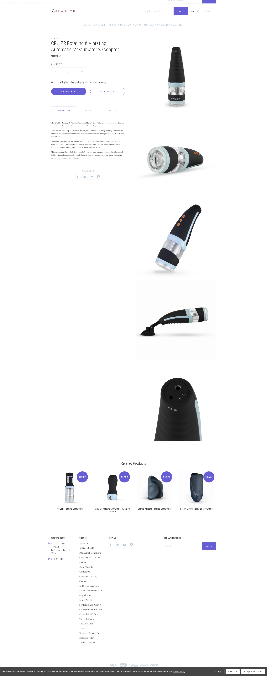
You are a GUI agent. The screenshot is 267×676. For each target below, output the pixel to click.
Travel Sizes (100, 25)
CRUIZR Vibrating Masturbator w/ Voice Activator (112, 510)
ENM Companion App (89, 585)
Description (63, 110)
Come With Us (86, 567)
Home (87, 25)
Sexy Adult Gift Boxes (89, 614)
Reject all (232, 671)
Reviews (88, 110)
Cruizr (54, 38)
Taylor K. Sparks (87, 619)
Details (112, 110)
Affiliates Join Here (88, 548)
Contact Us (84, 571)
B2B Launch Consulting (90, 552)
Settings (217, 671)
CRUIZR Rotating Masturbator (70, 508)
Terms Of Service (87, 642)
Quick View (70, 489)
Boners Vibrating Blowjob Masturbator (196, 508)
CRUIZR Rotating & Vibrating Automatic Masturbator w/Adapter (146, 25)
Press (82, 628)
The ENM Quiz (86, 623)
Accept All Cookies (253, 671)
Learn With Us (86, 600)
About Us (83, 543)
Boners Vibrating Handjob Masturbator (154, 508)
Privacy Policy (179, 671)
